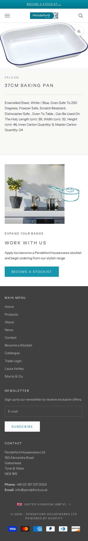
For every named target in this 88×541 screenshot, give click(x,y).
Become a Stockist (18, 345)
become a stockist (31, 272)
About (9, 322)
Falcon (12, 77)
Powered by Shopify (44, 518)
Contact (10, 337)
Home (9, 307)
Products (11, 314)
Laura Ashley (14, 369)
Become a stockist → (44, 4)
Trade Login (13, 361)
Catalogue (12, 353)
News (9, 330)
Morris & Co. (14, 376)
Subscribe (22, 426)
